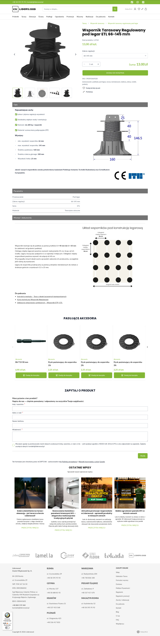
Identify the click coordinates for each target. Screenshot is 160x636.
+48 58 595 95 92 (19, 2)
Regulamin (119, 592)
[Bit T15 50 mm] (31, 341)
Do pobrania (120, 604)
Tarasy (84, 23)
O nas (118, 616)
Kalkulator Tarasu (121, 576)
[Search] (114, 9)
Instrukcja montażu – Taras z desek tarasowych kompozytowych (41, 296)
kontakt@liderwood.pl (35, 2)
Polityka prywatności (69, 462)
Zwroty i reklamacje (122, 600)
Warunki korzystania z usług (89, 462)
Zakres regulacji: (88, 51)
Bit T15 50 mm (21, 362)
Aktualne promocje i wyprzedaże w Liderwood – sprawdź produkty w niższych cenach (96, 513)
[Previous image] (14, 54)
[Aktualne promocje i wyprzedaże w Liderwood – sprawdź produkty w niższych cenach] (96, 493)
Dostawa (119, 584)
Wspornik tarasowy (97, 23)
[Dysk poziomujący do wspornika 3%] (129, 341)
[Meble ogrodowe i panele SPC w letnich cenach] (130, 493)
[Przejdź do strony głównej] (24, 9)
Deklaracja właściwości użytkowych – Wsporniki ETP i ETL (39, 302)
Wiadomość (16, 429)
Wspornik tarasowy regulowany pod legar (123, 23)
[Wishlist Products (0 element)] (139, 9)
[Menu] (11, 612)
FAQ (117, 620)
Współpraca (120, 624)
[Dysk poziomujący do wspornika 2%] (96, 341)
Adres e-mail (17, 413)
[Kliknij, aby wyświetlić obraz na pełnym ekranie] (45, 52)
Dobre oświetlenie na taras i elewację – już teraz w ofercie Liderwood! (30, 513)
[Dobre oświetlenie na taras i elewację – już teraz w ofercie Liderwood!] (30, 493)
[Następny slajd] (147, 347)
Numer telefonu (18, 421)
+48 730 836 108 (88, 578)
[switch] (7, 627)
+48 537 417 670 (88, 592)
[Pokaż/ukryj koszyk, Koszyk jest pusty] (146, 9)
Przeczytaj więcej (30, 528)
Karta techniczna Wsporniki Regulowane (32, 299)
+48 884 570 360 (19, 605)
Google (102, 462)
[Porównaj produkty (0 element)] (142, 9)
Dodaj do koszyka (32, 375)
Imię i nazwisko (18, 404)
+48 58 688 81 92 (53, 592)
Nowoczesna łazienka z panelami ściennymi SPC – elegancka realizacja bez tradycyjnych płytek (63, 514)
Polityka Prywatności (123, 588)
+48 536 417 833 (53, 622)
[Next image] (75, 54)
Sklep (118, 572)
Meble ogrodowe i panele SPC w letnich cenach (130, 512)
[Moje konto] (135, 9)
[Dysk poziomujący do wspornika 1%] (64, 341)
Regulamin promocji (122, 596)
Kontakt (118, 608)
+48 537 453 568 (53, 607)
